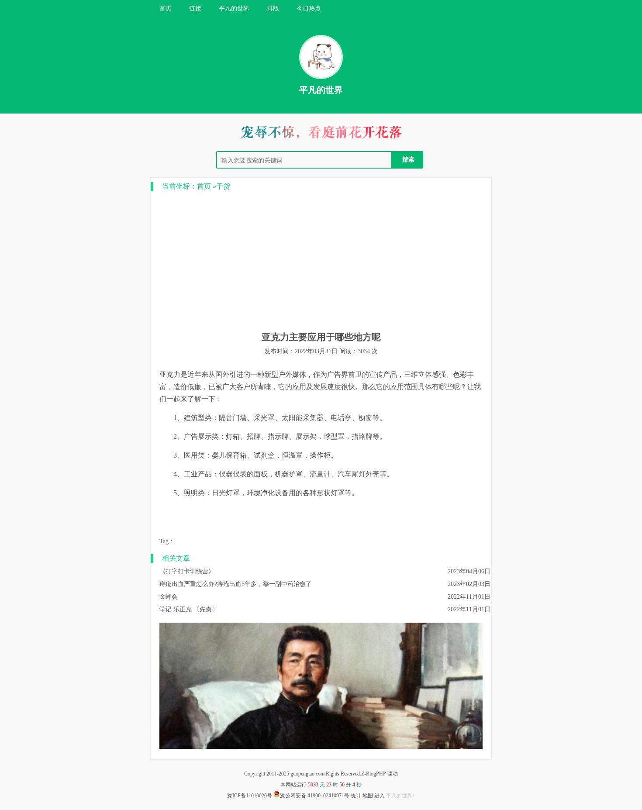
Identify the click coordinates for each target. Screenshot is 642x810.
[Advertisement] (321, 261)
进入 (379, 796)
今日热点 (309, 8)
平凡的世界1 (400, 796)
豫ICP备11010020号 (249, 796)
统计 (356, 796)
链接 (195, 8)
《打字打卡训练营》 (186, 571)
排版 (273, 8)
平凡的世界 (234, 8)
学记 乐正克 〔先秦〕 (188, 609)
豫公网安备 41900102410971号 (314, 796)
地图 (367, 796)
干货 (223, 186)
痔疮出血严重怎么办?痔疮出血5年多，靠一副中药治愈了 (235, 584)
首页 (165, 8)
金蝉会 (168, 596)
